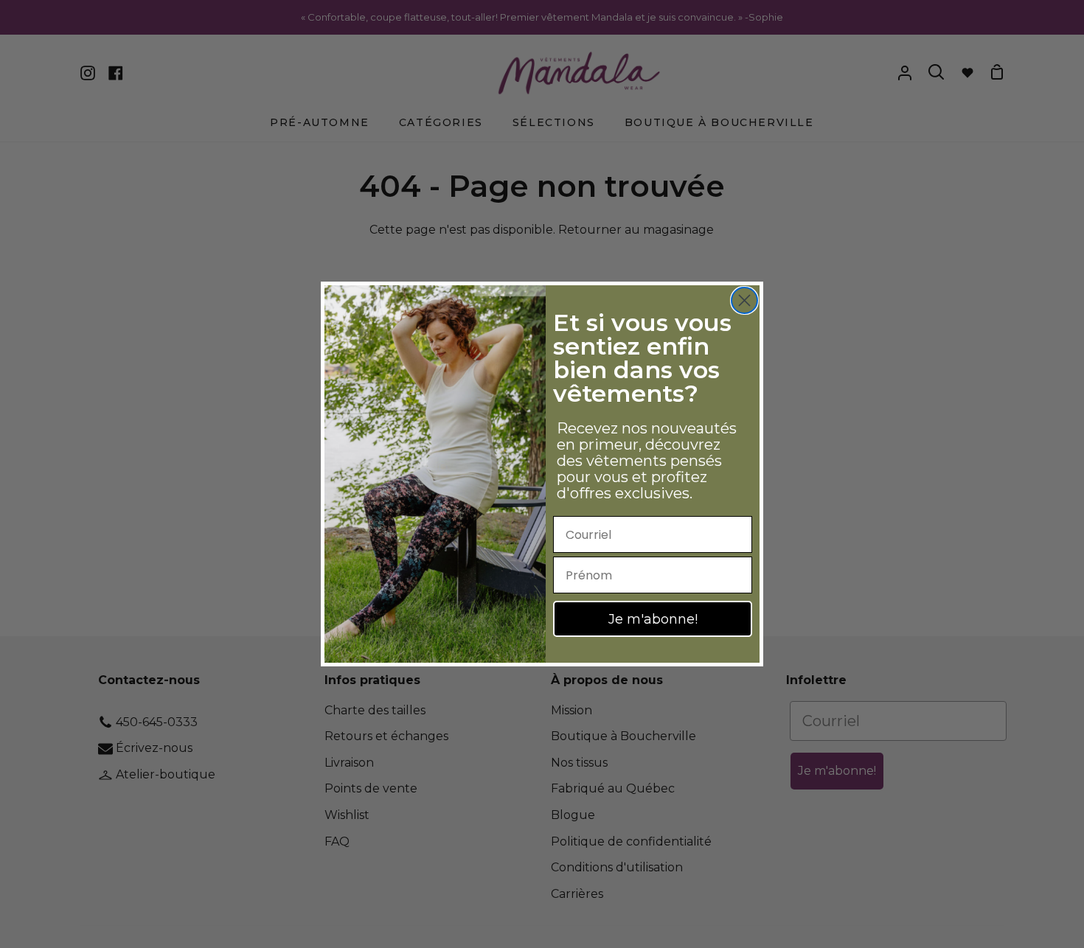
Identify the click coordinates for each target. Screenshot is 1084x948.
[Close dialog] (744, 300)
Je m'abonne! (653, 619)
